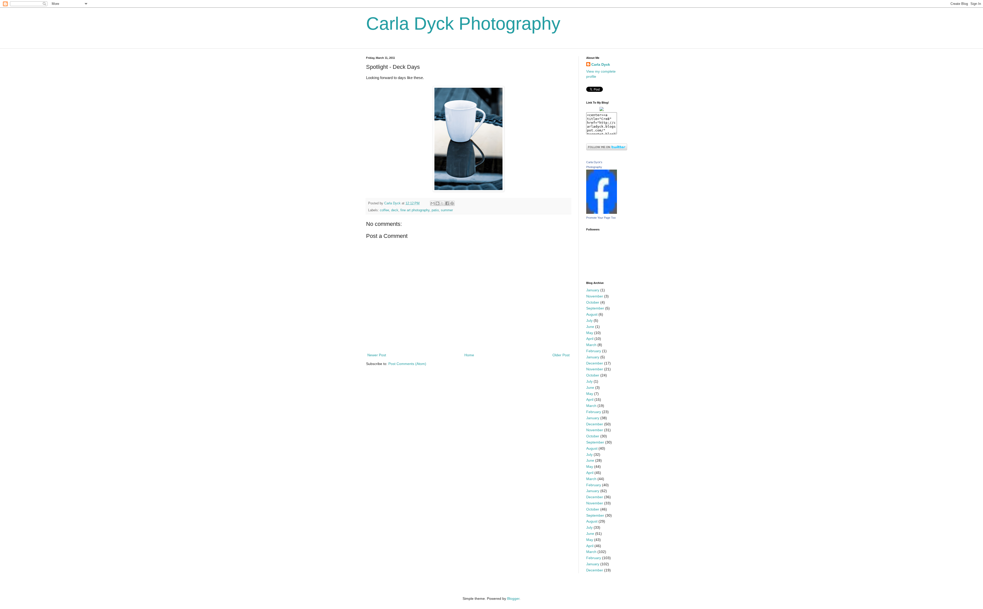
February (593, 351)
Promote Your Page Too (601, 217)
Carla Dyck (600, 64)
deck (394, 210)
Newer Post (376, 355)
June (590, 327)
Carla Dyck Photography (463, 24)
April (589, 339)
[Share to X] (442, 203)
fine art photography (415, 210)
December (594, 363)
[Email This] (432, 203)
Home (469, 355)
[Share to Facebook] (447, 203)
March (591, 345)
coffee (384, 210)
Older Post (561, 355)
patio (435, 210)
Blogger (513, 598)
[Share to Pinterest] (452, 203)
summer (447, 210)
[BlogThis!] (437, 203)
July (589, 320)
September (595, 308)
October (592, 302)
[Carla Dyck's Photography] (601, 213)
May (589, 333)
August (591, 314)
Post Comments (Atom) (407, 364)
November (594, 296)
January (592, 290)
